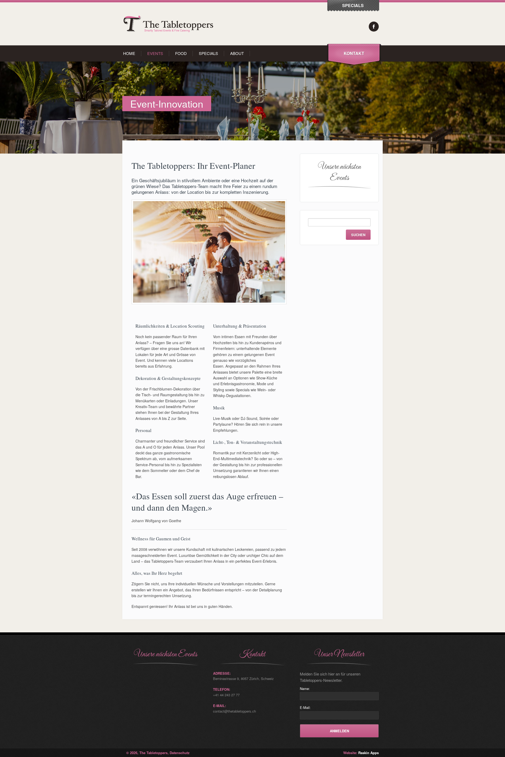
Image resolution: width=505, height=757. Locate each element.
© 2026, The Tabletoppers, (148, 752)
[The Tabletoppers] (169, 43)
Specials (208, 53)
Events (155, 53)
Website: (361, 752)
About (237, 53)
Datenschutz (180, 752)
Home (129, 53)
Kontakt (354, 53)
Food (181, 53)
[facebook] (374, 26)
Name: (305, 688)
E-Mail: (305, 707)
